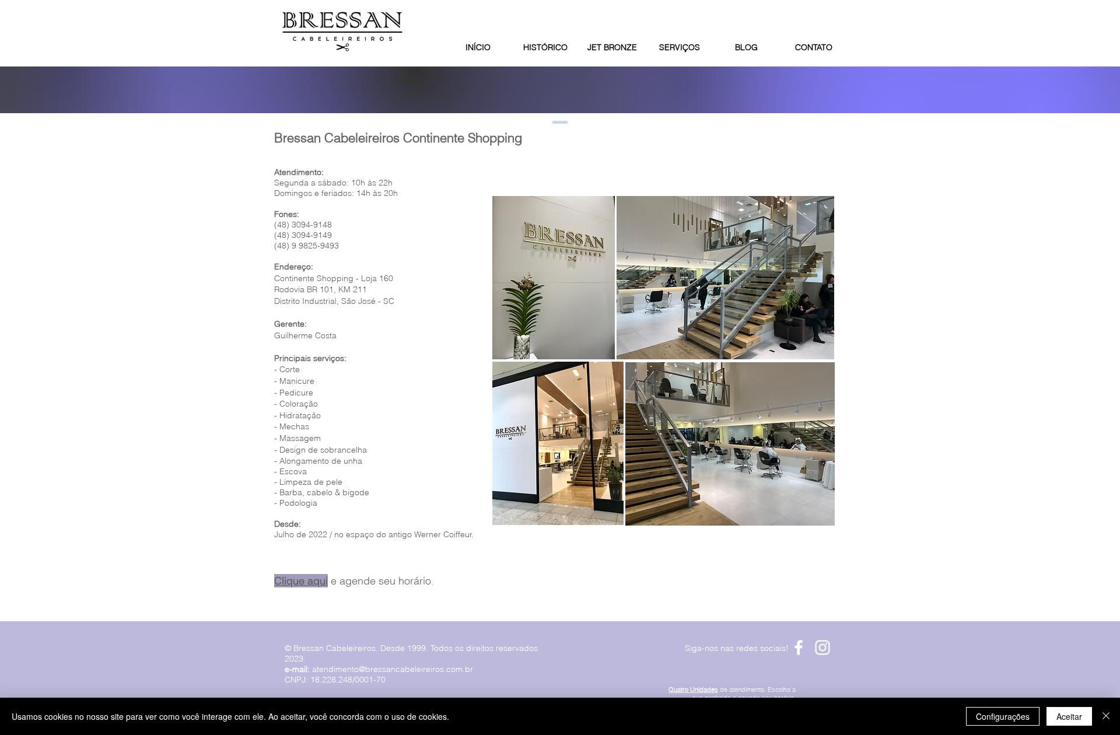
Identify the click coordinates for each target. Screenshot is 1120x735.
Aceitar (1069, 716)
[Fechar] (1106, 716)
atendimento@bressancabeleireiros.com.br (392, 669)
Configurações (1003, 716)
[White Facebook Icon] (798, 647)
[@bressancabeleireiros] (822, 647)
